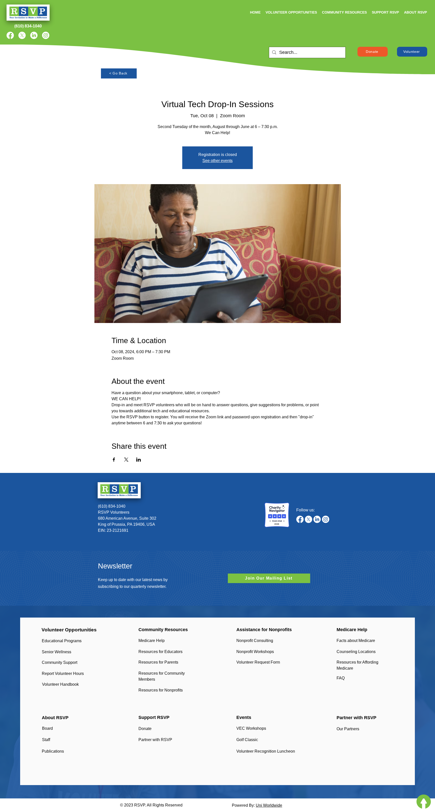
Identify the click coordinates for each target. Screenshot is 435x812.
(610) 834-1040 (111, 506)
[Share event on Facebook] (114, 460)
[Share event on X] (126, 460)
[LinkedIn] (34, 35)
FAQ (341, 678)
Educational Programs (62, 641)
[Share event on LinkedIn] (138, 460)
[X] (22, 35)
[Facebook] (10, 35)
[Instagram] (45, 35)
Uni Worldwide (269, 805)
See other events (217, 160)
